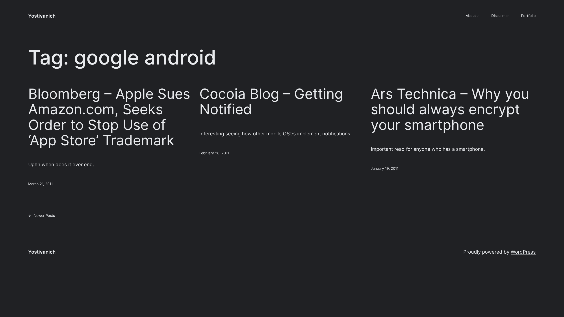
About (471, 15)
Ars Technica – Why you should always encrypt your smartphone (450, 109)
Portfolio (528, 15)
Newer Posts (41, 215)
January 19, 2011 (384, 168)
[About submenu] (478, 16)
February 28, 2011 (214, 153)
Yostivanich (42, 16)
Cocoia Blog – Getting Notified (271, 101)
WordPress (523, 252)
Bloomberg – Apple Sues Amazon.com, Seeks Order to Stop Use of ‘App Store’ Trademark (109, 117)
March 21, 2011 (40, 184)
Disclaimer (500, 15)
